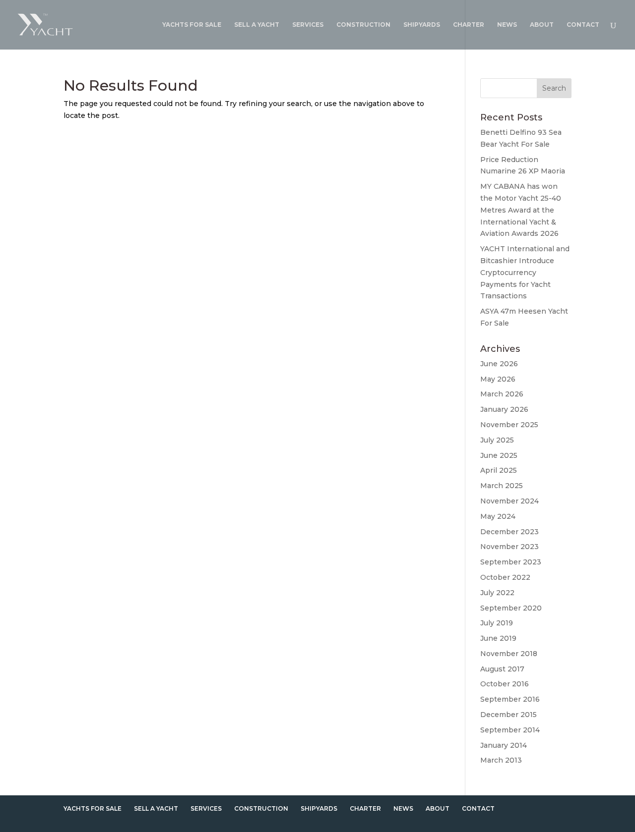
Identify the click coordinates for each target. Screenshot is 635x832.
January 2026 (504, 409)
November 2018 (508, 653)
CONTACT (583, 24)
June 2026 (499, 363)
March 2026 (501, 393)
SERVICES (307, 24)
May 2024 (497, 516)
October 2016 (504, 683)
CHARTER (468, 24)
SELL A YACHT (256, 24)
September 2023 (510, 561)
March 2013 (501, 760)
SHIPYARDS (421, 24)
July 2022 (497, 592)
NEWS (507, 24)
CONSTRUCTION (363, 24)
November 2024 (509, 501)
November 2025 (509, 424)
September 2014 (510, 729)
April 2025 (498, 470)
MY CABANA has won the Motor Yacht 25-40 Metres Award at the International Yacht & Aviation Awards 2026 (520, 210)
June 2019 (498, 638)
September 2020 (511, 608)
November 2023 (509, 546)
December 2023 (509, 531)
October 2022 (505, 577)
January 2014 (503, 745)
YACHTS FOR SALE (191, 24)
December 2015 (508, 714)
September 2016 (510, 699)
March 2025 (501, 485)
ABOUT (542, 24)
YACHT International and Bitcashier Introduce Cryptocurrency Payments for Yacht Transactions (525, 272)
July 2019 (496, 622)
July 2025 (497, 440)
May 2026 (497, 379)
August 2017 (502, 669)
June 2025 (498, 455)
